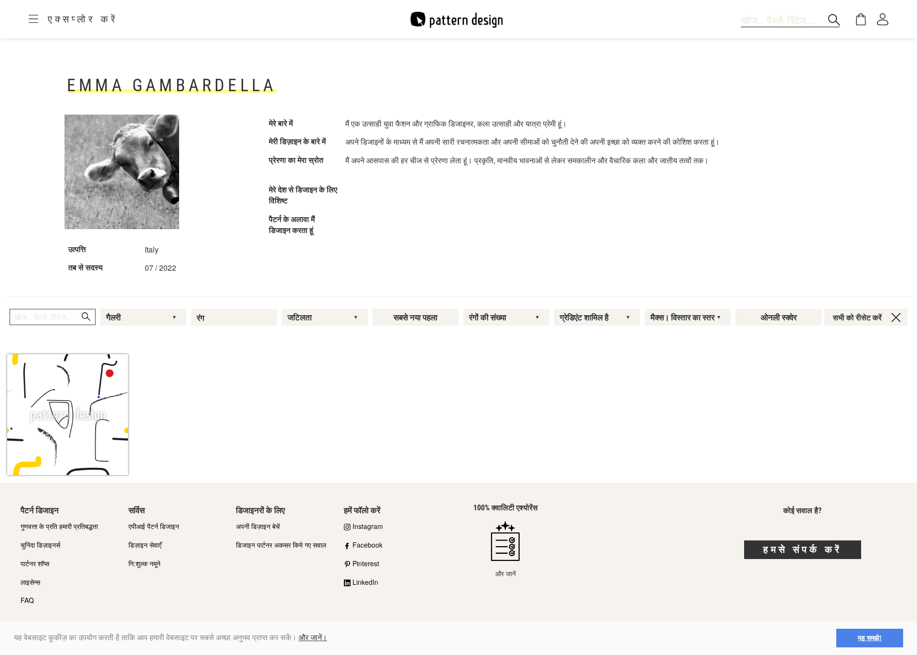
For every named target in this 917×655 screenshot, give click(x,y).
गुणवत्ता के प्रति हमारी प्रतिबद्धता (59, 526)
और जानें (505, 573)
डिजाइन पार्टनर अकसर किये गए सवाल (281, 544)
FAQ (27, 600)
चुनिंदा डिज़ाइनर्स (40, 544)
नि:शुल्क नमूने (144, 563)
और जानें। (313, 638)
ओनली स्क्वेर (779, 317)
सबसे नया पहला (415, 317)
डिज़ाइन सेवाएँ (144, 544)
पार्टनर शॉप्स (35, 563)
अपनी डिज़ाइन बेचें (258, 526)
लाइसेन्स (30, 582)
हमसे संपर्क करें (802, 549)
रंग (200, 318)
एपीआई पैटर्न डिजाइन (153, 526)
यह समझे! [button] (870, 638)
